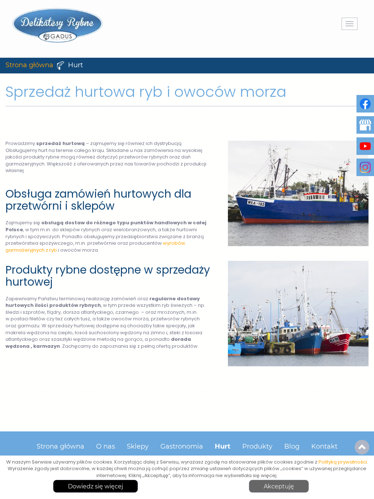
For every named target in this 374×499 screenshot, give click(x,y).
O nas (105, 446)
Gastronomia (181, 446)
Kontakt (324, 446)
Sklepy (138, 446)
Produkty (257, 446)
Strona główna (29, 65)
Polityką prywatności (342, 462)
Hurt (222, 446)
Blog (291, 446)
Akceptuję (279, 487)
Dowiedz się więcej (95, 487)
